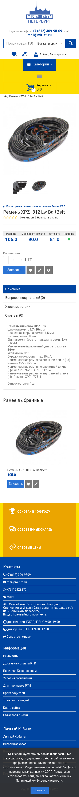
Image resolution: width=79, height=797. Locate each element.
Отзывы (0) (14, 315)
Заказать (14, 270)
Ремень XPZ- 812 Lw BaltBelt (26, 96)
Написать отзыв (47, 217)
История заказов (15, 744)
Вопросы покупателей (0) (25, 298)
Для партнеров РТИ (17, 685)
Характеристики (17, 307)
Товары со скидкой (16, 700)
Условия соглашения (17, 678)
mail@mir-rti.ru (17, 582)
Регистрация (58, 54)
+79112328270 (16, 589)
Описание (12, 289)
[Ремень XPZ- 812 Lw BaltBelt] (21, 186)
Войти (44, 54)
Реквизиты (10, 656)
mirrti (10, 597)
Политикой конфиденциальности (39, 780)
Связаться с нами (19, 636)
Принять (40, 790)
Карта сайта (11, 707)
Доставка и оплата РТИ (19, 663)
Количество (11, 253)
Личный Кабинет (15, 736)
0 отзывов (27, 217)
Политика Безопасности (20, 670)
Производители (14, 693)
